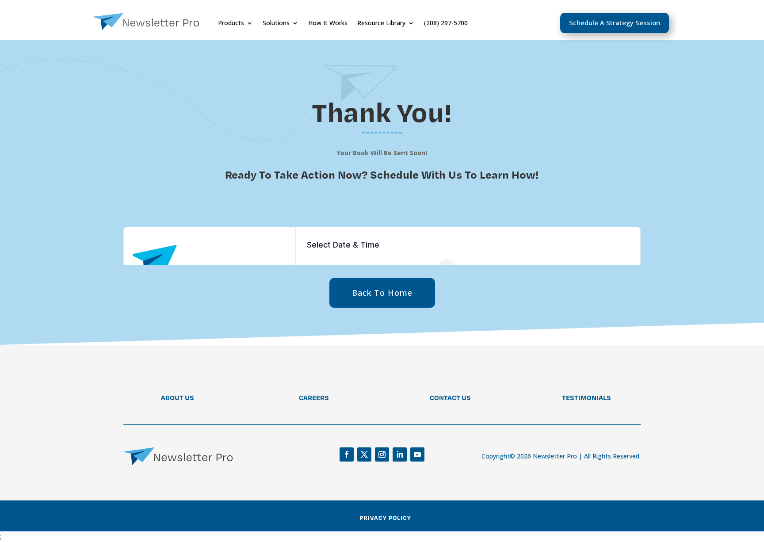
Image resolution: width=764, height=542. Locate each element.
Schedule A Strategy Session (614, 22)
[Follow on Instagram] (382, 454)
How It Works (328, 23)
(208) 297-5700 (446, 23)
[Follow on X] (364, 454)
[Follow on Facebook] (347, 454)
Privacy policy (385, 517)
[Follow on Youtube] (417, 454)
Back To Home (382, 292)
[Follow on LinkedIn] (400, 454)
